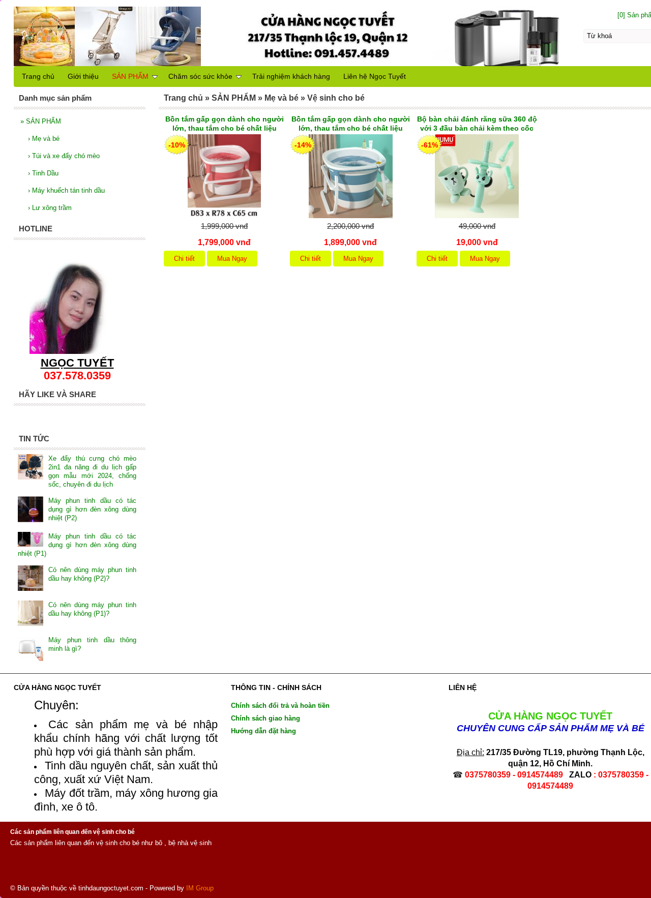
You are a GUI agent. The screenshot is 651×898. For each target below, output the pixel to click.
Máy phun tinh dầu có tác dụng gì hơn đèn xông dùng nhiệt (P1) (77, 544)
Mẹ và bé (44, 138)
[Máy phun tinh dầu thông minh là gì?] (30, 649)
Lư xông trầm (50, 208)
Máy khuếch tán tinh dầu (66, 190)
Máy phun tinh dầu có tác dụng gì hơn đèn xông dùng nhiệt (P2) (92, 509)
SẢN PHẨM (40, 121)
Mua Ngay (232, 258)
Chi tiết (184, 258)
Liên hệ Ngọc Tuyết (374, 76)
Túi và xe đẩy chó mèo (64, 156)
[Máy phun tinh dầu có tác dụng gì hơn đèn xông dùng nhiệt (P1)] (30, 540)
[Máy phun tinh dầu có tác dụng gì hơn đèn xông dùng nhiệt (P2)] (30, 510)
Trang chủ (38, 76)
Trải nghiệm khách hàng (291, 76)
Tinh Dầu (43, 173)
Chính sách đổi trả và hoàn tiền (280, 705)
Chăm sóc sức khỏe (200, 76)
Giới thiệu (83, 76)
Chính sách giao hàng (265, 718)
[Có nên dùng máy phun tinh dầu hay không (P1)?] (30, 614)
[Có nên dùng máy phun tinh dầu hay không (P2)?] (30, 579)
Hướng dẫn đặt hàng (263, 731)
